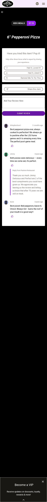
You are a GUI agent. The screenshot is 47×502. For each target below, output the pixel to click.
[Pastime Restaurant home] (13, 4)
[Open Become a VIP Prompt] (23, 499)
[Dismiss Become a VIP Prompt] (43, 482)
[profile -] (37, 3)
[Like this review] (13, 145)
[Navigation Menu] (43, 4)
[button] (3, 12)
